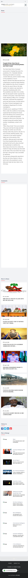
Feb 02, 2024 (6, 319)
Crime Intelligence (17, 544)
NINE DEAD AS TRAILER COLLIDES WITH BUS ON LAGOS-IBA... (13, 299)
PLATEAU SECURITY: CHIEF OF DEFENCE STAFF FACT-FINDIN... (13, 322)
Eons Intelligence (12, 575)
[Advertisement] (14, 28)
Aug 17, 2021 (6, 365)
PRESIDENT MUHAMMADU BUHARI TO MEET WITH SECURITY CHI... (12, 368)
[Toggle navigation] (25, 5)
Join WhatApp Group (11, 570)
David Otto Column (17, 481)
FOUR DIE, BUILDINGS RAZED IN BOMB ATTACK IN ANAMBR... (13, 391)
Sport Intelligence (17, 512)
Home (10, 563)
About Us (17, 563)
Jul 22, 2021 (6, 296)
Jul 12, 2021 (6, 410)
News (14, 439)
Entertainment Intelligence (19, 523)
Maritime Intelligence (18, 502)
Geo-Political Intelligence (18, 470)
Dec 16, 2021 (6, 342)
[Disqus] (14, 207)
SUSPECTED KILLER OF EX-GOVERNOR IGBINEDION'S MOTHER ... (13, 345)
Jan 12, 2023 (6, 388)
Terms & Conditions (14, 567)
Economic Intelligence (18, 533)
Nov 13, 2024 (6, 60)
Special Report (16, 460)
